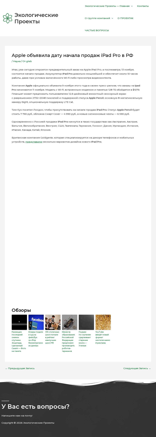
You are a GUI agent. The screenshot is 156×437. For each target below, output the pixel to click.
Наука (17, 61)
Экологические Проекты (36, 18)
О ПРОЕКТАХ (125, 18)
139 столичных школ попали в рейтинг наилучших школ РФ (52, 337)
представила (33, 141)
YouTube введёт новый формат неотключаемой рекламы (103, 337)
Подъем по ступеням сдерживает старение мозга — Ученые (85, 339)
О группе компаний (97, 18)
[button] (131, 6)
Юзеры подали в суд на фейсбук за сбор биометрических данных (35, 339)
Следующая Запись (137, 368)
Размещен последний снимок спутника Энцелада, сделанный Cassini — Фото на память (19, 341)
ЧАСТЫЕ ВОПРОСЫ (97, 30)
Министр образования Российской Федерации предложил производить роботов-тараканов (68, 341)
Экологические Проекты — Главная (107, 6)
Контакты (143, 6)
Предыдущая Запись (20, 368)
